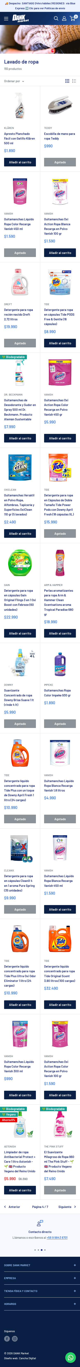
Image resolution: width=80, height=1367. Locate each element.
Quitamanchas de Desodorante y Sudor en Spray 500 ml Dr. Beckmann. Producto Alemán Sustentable (20, 409)
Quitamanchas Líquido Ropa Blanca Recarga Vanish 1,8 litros (59, 785)
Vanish (8, 213)
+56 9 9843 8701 (57, 1237)
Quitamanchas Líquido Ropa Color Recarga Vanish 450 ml (19, 224)
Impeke (48, 684)
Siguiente (64, 1207)
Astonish (10, 1146)
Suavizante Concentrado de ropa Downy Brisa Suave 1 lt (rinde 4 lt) (19, 697)
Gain (7, 585)
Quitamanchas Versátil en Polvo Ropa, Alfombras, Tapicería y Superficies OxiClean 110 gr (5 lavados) (19, 504)
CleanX (9, 870)
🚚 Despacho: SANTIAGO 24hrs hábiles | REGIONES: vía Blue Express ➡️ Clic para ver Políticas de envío (40, 6)
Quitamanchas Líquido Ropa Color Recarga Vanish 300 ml (19, 1066)
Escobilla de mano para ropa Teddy (59, 136)
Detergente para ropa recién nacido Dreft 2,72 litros (18, 314)
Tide (46, 304)
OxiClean (10, 489)
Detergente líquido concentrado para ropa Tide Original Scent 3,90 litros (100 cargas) (59, 973)
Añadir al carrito (20, 162)
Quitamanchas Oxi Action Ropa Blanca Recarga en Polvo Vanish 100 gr (57, 226)
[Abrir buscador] (56, 18)
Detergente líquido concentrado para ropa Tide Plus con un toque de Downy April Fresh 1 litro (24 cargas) (19, 790)
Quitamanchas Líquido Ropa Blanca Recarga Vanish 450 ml (59, 880)
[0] (72, 18)
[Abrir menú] (6, 18)
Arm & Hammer (53, 585)
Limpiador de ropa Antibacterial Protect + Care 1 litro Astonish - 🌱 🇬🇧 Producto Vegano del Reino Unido (19, 1161)
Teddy (48, 128)
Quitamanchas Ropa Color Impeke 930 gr (57, 692)
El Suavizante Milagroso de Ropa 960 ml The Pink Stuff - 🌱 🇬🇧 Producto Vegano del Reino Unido (59, 1161)
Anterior (14, 1207)
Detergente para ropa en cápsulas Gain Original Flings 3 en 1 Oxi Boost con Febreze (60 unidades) (20, 600)
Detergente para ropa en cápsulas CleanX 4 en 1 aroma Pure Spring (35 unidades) (19, 883)
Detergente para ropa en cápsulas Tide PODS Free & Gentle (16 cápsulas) (59, 317)
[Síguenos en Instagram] (15, 1339)
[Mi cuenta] (64, 18)
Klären (9, 128)
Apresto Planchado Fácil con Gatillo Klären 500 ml (19, 138)
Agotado (60, 162)
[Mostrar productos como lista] (74, 81)
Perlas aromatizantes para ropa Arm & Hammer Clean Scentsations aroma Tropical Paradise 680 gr (58, 602)
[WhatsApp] (70, 1357)
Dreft (8, 304)
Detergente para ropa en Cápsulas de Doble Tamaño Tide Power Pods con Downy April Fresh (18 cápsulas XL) (59, 504)
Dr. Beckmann (13, 394)
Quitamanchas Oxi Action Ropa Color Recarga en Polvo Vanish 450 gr (56, 407)
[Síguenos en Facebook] (7, 1339)
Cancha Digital (27, 1358)
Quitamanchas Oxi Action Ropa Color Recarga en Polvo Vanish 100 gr (56, 1069)
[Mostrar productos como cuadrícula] (67, 81)
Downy (8, 684)
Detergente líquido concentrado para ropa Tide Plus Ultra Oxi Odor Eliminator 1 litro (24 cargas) (20, 975)
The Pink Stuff (53, 1146)
